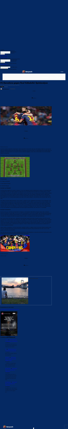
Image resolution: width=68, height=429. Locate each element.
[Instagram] (55, 72)
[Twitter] (58, 72)
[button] (64, 79)
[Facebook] (53, 72)
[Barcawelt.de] (27, 71)
